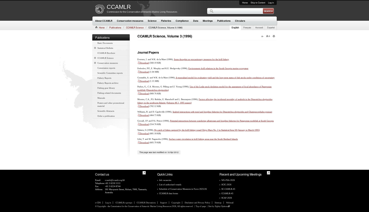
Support (163, 202)
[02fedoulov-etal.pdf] (138, 72)
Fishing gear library (106, 88)
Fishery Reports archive (107, 83)
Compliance (182, 20)
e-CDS (98, 202)
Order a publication (106, 116)
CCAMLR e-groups (124, 202)
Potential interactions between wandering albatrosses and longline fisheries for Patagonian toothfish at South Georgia (222, 121)
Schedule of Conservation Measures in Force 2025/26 (183, 189)
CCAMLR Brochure (106, 53)
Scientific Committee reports (110, 73)
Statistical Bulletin (105, 48)
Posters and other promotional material (110, 104)
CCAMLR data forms (168, 193)
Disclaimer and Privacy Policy (197, 202)
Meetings (208, 20)
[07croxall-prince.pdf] (138, 124)
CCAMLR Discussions (146, 202)
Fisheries (166, 20)
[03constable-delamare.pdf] (138, 81)
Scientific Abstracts (105, 111)
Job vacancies (165, 180)
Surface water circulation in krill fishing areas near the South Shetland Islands (203, 139)
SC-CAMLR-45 (228, 189)
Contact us (102, 174)
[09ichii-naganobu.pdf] (138, 142)
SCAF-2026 (226, 198)
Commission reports (106, 68)
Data (195, 20)
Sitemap (218, 202)
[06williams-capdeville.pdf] (138, 115)
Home (245, 2)
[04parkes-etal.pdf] (138, 93)
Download (144, 63)
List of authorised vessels (170, 184)
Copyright (175, 202)
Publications (224, 20)
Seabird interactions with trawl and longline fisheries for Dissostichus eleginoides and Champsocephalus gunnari (222, 112)
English (235, 27)
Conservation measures (130, 20)
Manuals (101, 98)
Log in (271, 2)
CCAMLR (119, 7)
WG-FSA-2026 (228, 180)
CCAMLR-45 (227, 193)
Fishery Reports (104, 78)
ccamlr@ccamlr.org (113, 180)
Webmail (229, 202)
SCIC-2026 (226, 184)
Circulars (240, 20)
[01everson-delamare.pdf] (138, 63)
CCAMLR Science (135, 27)
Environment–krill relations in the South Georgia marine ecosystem (218, 68)
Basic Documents (105, 43)
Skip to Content (258, 2)
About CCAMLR (103, 20)
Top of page (201, 206)
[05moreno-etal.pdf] (138, 106)
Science (152, 20)
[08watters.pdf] (138, 133)
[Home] (100, 9)
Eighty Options (221, 206)
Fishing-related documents (109, 93)
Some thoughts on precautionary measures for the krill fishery (201, 59)
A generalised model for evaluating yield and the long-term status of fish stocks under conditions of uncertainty (225, 77)
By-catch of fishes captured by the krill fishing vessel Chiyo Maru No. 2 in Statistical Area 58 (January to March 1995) (207, 130)
